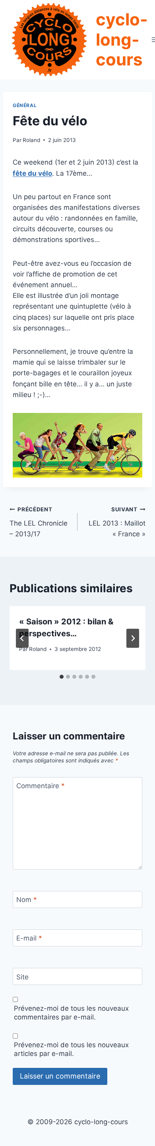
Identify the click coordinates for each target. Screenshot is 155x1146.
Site (22, 977)
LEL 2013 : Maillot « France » (117, 522)
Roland (31, 140)
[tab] (62, 677)
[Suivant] (132, 638)
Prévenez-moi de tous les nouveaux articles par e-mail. (71, 1049)
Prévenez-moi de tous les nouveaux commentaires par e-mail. (71, 1012)
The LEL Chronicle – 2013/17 (39, 522)
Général (25, 105)
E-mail (29, 938)
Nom (26, 900)
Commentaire (40, 786)
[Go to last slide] (22, 638)
